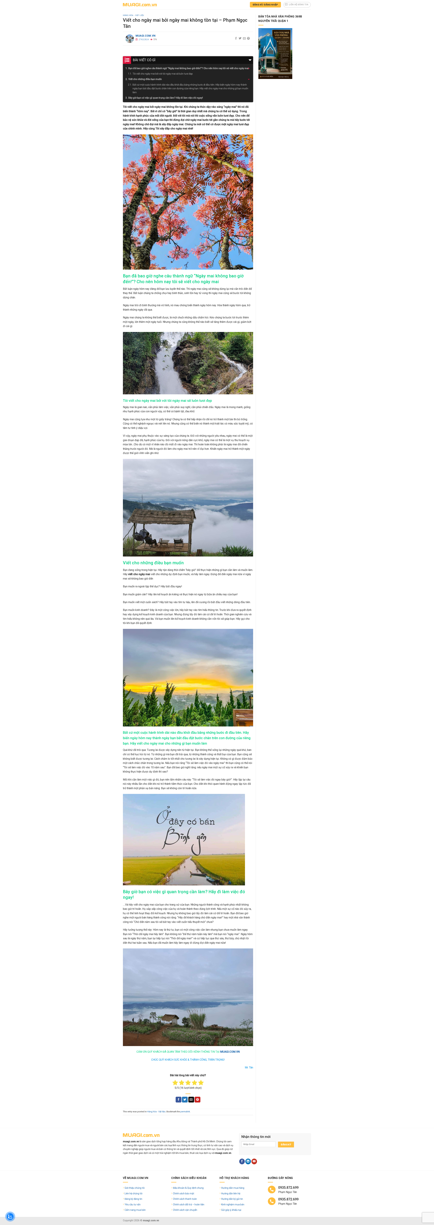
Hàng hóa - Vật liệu (133, 15)
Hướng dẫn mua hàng (232, 1188)
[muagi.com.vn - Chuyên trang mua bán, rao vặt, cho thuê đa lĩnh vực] (140, 4)
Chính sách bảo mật (183, 1193)
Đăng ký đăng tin (133, 1199)
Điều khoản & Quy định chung (188, 1188)
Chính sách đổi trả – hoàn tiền (188, 1204)
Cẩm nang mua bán (135, 1210)
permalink (185, 1111)
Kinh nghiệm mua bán (232, 1204)
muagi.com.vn (146, 35)
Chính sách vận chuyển (185, 1210)
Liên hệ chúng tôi (133, 1193)
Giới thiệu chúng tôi (135, 1188)
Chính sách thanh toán (185, 1199)
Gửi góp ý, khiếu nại (231, 1210)
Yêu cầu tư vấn (133, 1204)
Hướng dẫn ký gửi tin (232, 1199)
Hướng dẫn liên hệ (230, 1193)
